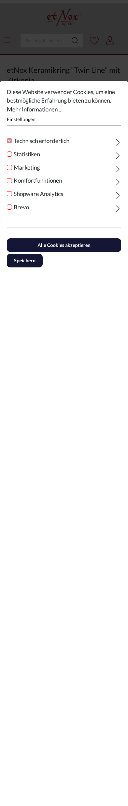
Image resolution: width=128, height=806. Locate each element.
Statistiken (27, 154)
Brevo (21, 207)
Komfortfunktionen (38, 180)
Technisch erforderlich (41, 140)
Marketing (27, 167)
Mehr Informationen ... (35, 109)
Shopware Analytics (38, 193)
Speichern (24, 260)
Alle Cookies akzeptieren (64, 245)
